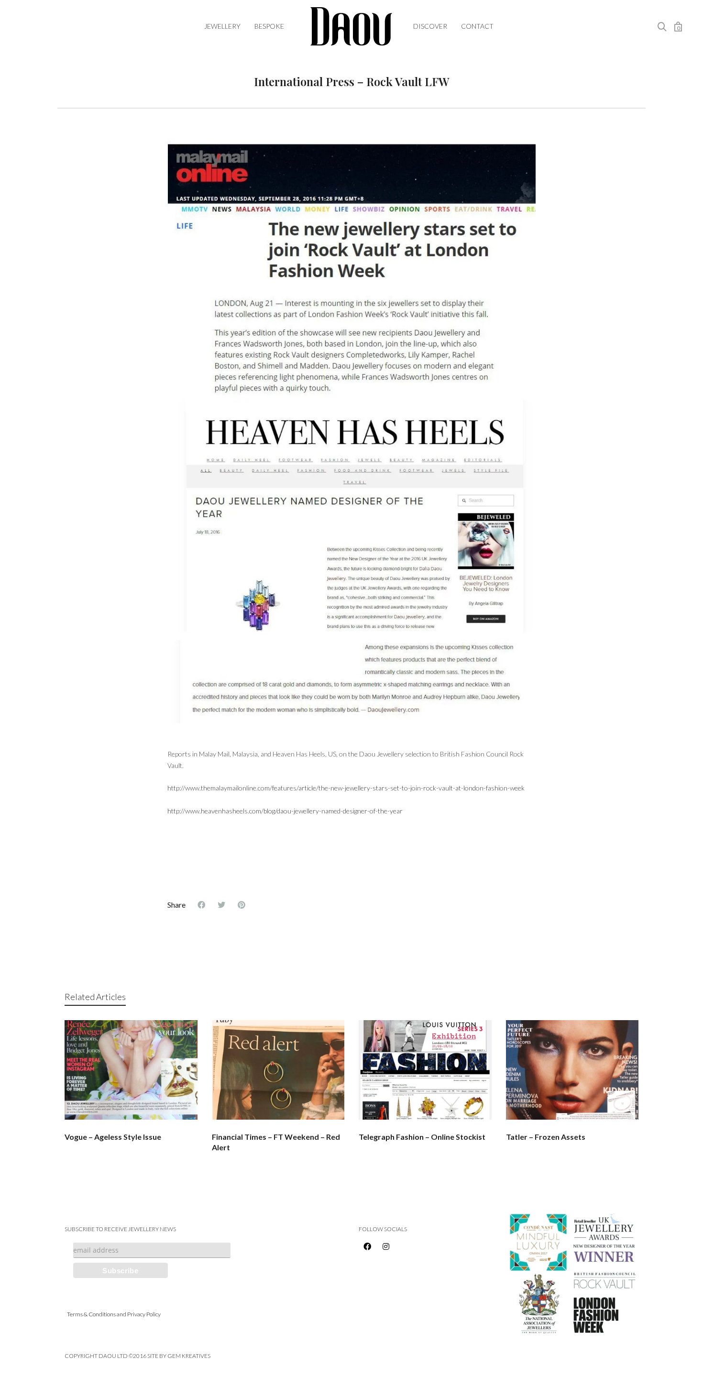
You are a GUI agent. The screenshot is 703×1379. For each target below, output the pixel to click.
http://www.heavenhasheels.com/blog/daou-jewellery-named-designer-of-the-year (285, 811)
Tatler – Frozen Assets (545, 1136)
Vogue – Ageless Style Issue (113, 1136)
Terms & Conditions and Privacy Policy (114, 1314)
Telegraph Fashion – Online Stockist (422, 1136)
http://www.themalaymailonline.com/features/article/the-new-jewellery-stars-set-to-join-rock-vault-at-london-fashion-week (346, 788)
